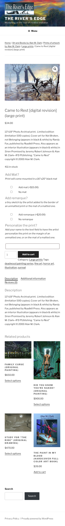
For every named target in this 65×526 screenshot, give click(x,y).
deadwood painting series (19, 263)
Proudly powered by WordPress (37, 518)
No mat (22, 192)
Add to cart (28, 254)
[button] (55, 69)
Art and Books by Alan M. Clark (27, 43)
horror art (48, 263)
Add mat (28, 187)
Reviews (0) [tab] (11, 282)
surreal (22, 267)
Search (9, 488)
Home (8, 43)
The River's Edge (25, 18)
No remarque (25, 219)
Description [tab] (11, 278)
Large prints (27, 46)
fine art (38, 263)
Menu (34, 31)
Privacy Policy (12, 518)
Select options (13, 380)
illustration (11, 267)
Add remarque (31, 214)
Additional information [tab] (33, 278)
